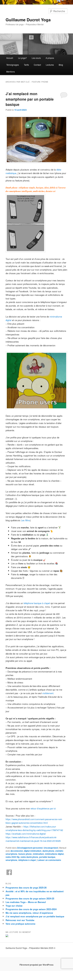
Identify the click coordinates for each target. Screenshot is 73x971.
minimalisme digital (54, 853)
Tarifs (26, 64)
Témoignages (12, 64)
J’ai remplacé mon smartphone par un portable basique (30, 99)
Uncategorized (51, 847)
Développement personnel (30, 847)
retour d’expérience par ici (43, 808)
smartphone (11, 860)
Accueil (9, 57)
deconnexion (17, 850)
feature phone (25, 853)
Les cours (36, 57)
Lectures (50, 64)
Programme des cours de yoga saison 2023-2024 (31, 909)
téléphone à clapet (27, 860)
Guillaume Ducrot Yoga (28, 20)
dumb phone (48, 850)
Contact (37, 64)
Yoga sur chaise (14, 905)
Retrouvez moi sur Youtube (20, 920)
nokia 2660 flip (13, 856)
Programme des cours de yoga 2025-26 (26, 887)
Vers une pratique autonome (20, 923)
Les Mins (25, 520)
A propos (50, 57)
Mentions (10, 71)
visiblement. (48, 693)
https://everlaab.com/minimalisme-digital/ (26, 833)
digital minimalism (32, 850)
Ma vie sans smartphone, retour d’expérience (29, 912)
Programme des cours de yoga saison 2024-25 (30, 898)
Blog (61, 64)
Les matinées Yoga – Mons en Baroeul (26, 902)
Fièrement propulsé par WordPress (36, 964)
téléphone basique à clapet (37, 603)
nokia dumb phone (29, 856)
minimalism (38, 853)
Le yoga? (22, 57)
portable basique (47, 856)
